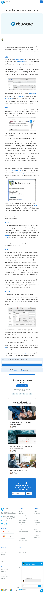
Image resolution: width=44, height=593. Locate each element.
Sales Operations (37, 524)
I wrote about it (21, 61)
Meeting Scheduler (22, 520)
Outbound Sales (37, 513)
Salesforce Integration (23, 531)
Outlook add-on (36, 369)
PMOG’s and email (9, 98)
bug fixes (7, 237)
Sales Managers (37, 522)
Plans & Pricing (4, 552)
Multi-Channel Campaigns (24, 518)
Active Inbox (8, 166)
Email (2, 36)
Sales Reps (36, 520)
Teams (35, 511)
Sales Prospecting (4, 569)
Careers (20, 562)
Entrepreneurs (37, 539)
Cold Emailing (4, 571)
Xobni (6, 249)
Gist (15, 352)
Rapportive (8, 107)
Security (16, 587)
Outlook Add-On (22, 538)
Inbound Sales (37, 515)
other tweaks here (33, 93)
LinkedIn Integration (23, 533)
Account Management (36, 534)
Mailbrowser (8, 222)
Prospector (21, 527)
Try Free (20, 565)
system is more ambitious (20, 173)
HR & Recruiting (37, 537)
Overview (20, 511)
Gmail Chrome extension (19, 370)
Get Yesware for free (22, 385)
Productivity (6, 36)
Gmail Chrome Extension (23, 540)
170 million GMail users (19, 59)
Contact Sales (4, 550)
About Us (20, 560)
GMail (6, 57)
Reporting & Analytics (23, 524)
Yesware (27, 353)
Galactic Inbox (21, 96)
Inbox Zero (36, 205)
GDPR (20, 587)
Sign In (20, 567)
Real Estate (36, 542)
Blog (2, 561)
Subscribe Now (22, 364)
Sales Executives (37, 527)
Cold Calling (3, 574)
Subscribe (29, 493)
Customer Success (37, 531)
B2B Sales (3, 578)
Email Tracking (22, 513)
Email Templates (22, 522)
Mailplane (7, 291)
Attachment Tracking (23, 515)
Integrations (21, 536)
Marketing (36, 529)
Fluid (6, 347)
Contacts (20, 529)
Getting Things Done (16, 170)
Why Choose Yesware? (23, 550)
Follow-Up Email (4, 576)
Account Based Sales (38, 518)
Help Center (3, 554)
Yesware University (5, 556)
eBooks (2, 559)
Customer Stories (22, 552)
